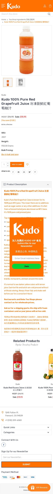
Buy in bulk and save (10, 154)
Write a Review (6, 124)
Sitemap (26, 490)
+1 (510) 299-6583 (13, 420)
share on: (5, 171)
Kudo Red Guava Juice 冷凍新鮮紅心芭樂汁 (18, 389)
